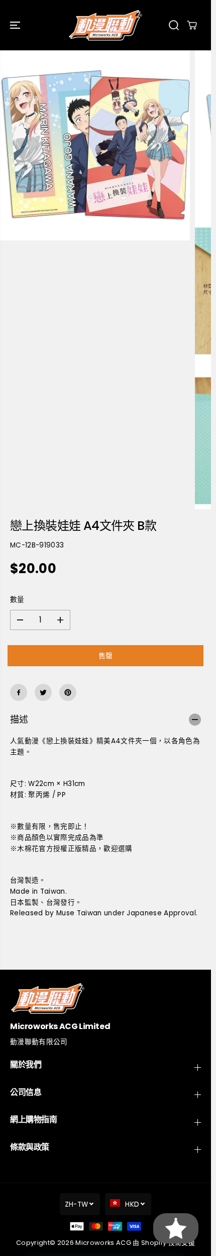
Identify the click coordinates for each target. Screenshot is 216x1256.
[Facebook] (18, 692)
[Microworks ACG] (105, 25)
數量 (17, 599)
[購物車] (192, 25)
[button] (16, 25)
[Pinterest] (67, 692)
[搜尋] (174, 25)
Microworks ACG (103, 1242)
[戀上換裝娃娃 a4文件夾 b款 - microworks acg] (95, 145)
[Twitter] (43, 692)
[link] (105, 998)
